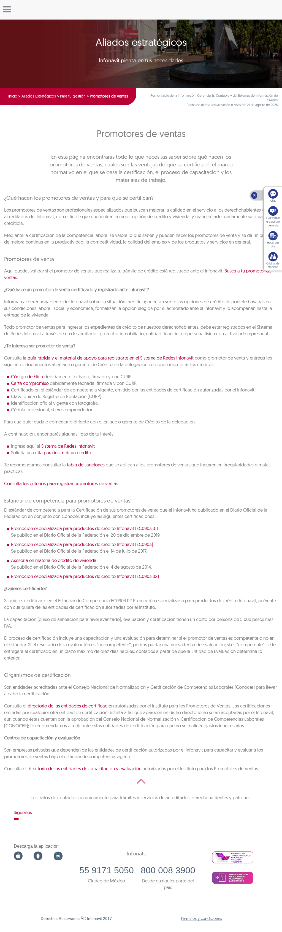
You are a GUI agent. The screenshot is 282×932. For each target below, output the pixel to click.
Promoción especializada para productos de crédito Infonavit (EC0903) (82, 544)
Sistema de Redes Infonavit (68, 446)
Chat (273, 201)
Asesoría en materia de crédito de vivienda (53, 560)
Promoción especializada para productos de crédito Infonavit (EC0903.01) (84, 528)
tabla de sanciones (86, 465)
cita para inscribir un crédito (63, 453)
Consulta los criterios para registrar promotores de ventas (61, 484)
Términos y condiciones (201, 919)
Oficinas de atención (273, 266)
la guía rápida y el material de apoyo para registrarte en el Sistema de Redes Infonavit (108, 358)
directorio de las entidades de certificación (71, 706)
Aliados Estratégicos (38, 96)
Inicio (12, 96)
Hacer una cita (273, 245)
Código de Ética (27, 377)
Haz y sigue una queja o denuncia (273, 222)
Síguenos (23, 813)
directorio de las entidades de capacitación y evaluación (85, 769)
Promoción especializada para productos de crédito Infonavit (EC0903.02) (85, 576)
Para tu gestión (73, 96)
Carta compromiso (30, 383)
